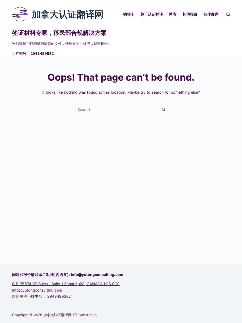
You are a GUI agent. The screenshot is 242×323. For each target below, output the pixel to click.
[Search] (228, 14)
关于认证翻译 (151, 14)
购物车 (128, 14)
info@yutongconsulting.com (37, 290)
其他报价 (190, 14)
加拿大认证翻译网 (68, 14)
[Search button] (163, 109)
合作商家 (211, 14)
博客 (173, 14)
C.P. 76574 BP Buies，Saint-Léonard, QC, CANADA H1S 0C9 (66, 283)
